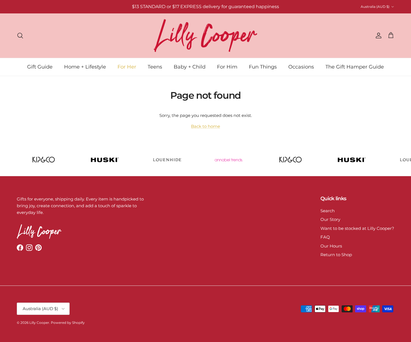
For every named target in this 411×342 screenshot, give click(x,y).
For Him (227, 66)
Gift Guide (40, 66)
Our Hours (331, 246)
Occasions (301, 66)
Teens (155, 66)
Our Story (330, 219)
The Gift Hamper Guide (354, 66)
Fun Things (263, 66)
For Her (126, 66)
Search (327, 210)
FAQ (325, 237)
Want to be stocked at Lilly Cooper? (357, 228)
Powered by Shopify (68, 322)
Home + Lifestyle (85, 66)
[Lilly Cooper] (205, 35)
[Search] (20, 35)
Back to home (205, 126)
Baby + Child (190, 66)
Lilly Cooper (39, 322)
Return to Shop (336, 254)
